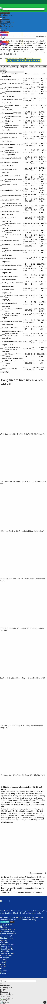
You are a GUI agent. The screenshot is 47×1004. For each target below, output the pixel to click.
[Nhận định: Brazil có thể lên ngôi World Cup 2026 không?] (18, 529)
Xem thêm (4, 372)
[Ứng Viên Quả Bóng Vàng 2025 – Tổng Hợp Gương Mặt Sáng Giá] (18, 723)
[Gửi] (1, 40)
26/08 (44, 67)
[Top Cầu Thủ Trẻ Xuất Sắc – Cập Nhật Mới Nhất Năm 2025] (18, 676)
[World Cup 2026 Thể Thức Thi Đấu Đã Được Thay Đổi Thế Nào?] (18, 576)
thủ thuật (3, 28)
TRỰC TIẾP (5, 67)
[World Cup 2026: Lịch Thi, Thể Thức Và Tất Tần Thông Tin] (18, 432)
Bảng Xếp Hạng (7, 22)
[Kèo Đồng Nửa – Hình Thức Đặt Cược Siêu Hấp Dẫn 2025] (18, 773)
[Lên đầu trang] (1, 979)
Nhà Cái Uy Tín (7, 26)
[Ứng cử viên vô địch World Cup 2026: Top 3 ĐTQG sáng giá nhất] (18, 479)
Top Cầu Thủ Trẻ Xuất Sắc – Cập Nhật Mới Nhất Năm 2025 (22, 678)
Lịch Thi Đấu (6, 24)
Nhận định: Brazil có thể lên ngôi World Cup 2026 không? (22, 531)
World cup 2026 (6, 15)
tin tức (2, 31)
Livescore (6, 20)
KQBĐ (3, 18)
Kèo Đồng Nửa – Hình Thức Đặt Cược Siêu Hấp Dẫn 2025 (22, 775)
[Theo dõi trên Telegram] (23, 9)
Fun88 (11, 58)
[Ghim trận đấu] (1, 79)
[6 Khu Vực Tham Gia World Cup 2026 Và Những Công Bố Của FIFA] (18, 626)
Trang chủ (6, 13)
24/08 (32, 67)
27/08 (3, 69)
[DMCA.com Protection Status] (7, 923)
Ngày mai (24, 67)
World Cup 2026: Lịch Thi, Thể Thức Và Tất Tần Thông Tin (22, 434)
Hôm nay (15, 67)
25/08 (38, 67)
